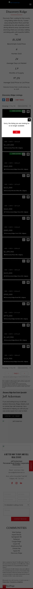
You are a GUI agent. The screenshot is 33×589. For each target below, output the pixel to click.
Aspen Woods (16, 534)
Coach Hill (16, 544)
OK (16, 132)
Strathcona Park (16, 546)
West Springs (16, 532)
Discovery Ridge (16, 553)
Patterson (16, 539)
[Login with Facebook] (3, 101)
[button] (12, 416)
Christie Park (16, 548)
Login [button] (19, 99)
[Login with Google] (7, 101)
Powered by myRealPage (16, 582)
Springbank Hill (16, 537)
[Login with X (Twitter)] (11, 101)
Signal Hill (16, 551)
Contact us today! (12, 416)
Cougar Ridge (16, 541)
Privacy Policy (6, 582)
